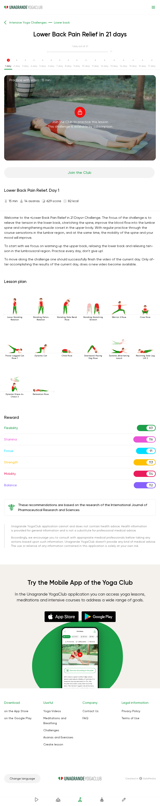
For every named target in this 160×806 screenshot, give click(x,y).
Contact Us (90, 711)
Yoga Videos (52, 711)
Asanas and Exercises (58, 737)
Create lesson (53, 744)
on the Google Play (17, 718)
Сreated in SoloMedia (140, 778)
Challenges (51, 730)
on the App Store (16, 711)
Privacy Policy (131, 711)
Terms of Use (130, 718)
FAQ (85, 718)
